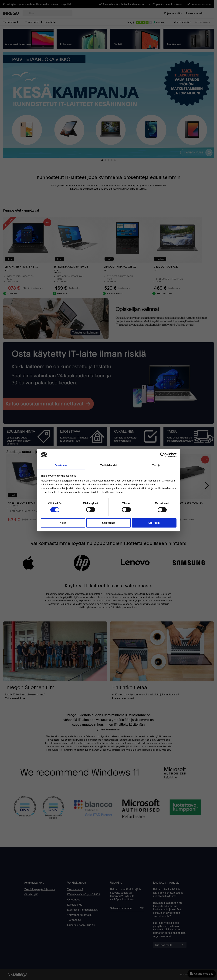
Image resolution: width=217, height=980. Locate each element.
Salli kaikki (154, 523)
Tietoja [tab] (156, 465)
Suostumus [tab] (60, 465)
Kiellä (63, 523)
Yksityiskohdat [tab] (108, 465)
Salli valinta (108, 523)
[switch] (90, 509)
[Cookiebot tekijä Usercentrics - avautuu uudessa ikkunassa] (162, 454)
